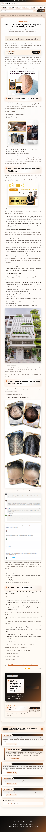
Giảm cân (18, 7)
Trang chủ (4, 7)
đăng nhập (10, 803)
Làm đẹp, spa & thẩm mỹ (11, 15)
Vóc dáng (11, 7)
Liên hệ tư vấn (42, 10)
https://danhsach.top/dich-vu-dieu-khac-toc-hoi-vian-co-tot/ (23, 665)
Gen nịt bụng (26, 7)
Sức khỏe (39, 7)
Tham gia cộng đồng (35, 708)
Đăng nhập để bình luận (11, 744)
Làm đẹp (33, 7)
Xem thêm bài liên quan (32, 687)
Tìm (35, 10)
